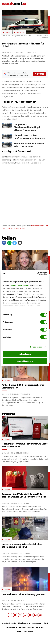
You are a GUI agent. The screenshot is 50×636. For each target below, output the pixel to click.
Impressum (37, 623)
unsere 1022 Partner (19, 286)
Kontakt (40, 627)
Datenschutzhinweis (16, 627)
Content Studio (9, 623)
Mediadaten (24, 623)
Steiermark (20, 33)
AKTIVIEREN (39, 74)
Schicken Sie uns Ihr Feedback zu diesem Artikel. (25, 227)
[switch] (43, 322)
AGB (46, 623)
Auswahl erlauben (25, 361)
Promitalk (8, 380)
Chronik (7, 33)
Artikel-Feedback (25, 632)
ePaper (30, 627)
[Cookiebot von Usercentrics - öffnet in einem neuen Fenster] (36, 273)
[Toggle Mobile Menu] (46, 3)
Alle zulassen (25, 354)
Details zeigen (36, 347)
